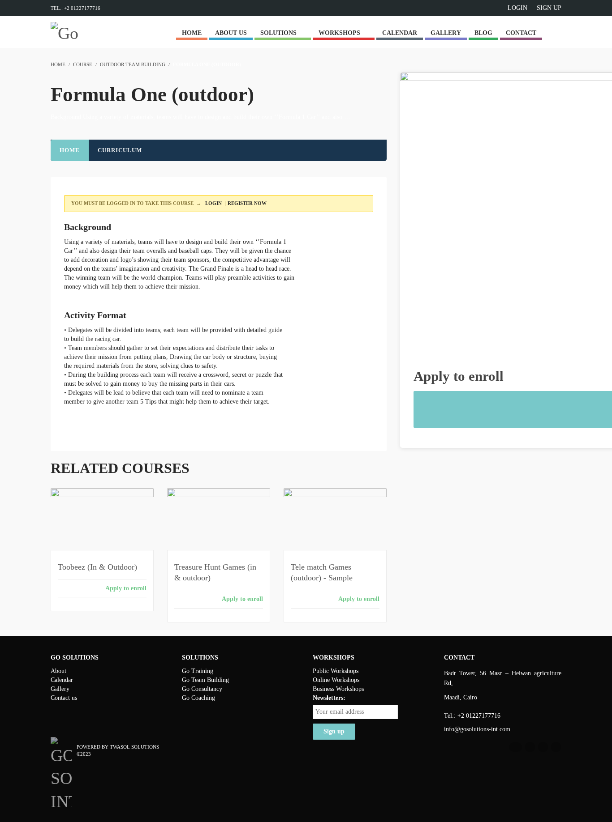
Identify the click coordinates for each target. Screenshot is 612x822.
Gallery (60, 689)
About (58, 671)
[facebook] (515, 747)
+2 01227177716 (478, 715)
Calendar (62, 680)
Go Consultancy (202, 689)
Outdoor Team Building (132, 64)
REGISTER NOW (247, 203)
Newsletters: (329, 697)
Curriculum (120, 150)
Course (82, 64)
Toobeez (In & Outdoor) (97, 566)
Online (322, 680)
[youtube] (543, 747)
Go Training (197, 671)
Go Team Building (205, 680)
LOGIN (213, 203)
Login (517, 7)
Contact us (64, 697)
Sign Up (549, 7)
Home (70, 150)
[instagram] (556, 747)
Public (322, 671)
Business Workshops (338, 689)
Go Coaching (198, 697)
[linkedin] (530, 747)
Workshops (344, 671)
